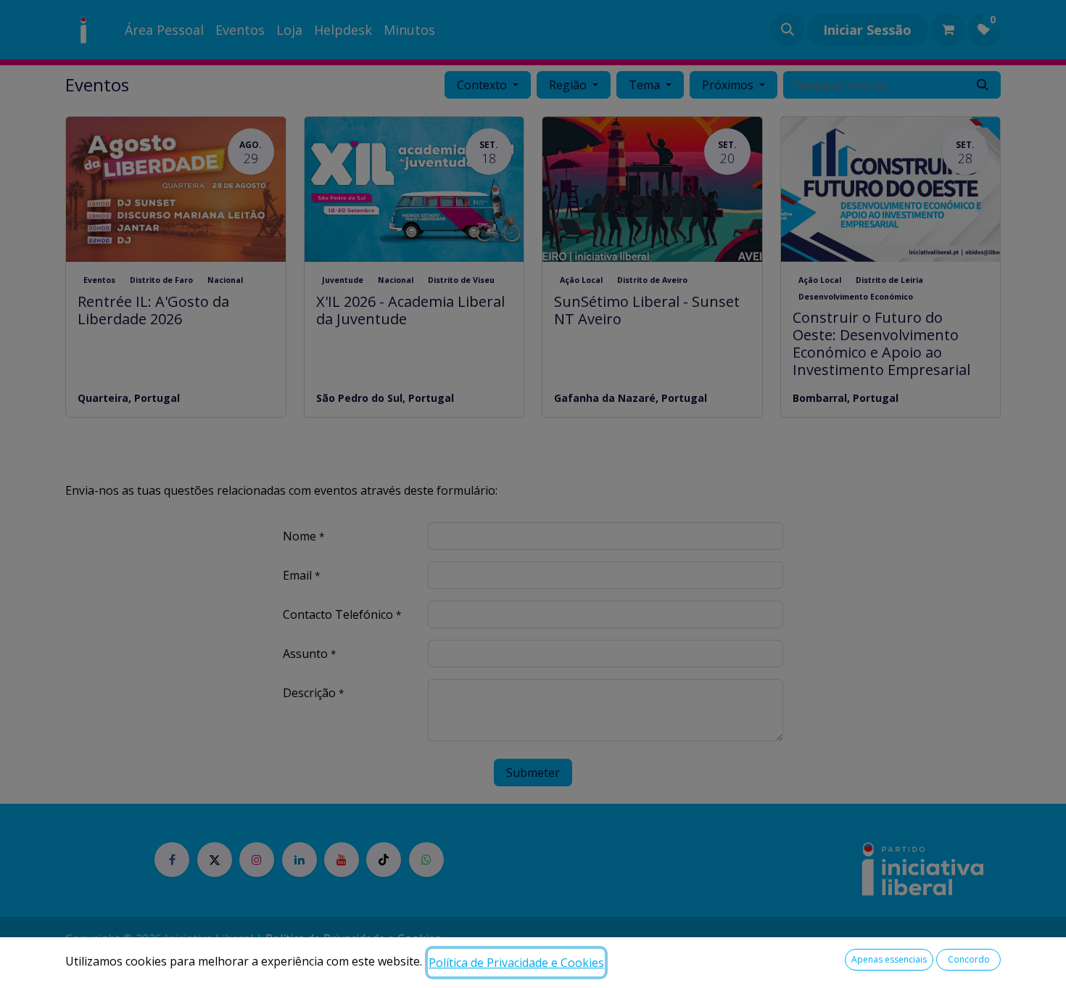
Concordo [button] (969, 959)
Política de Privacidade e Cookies (516, 963)
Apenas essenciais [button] (889, 959)
